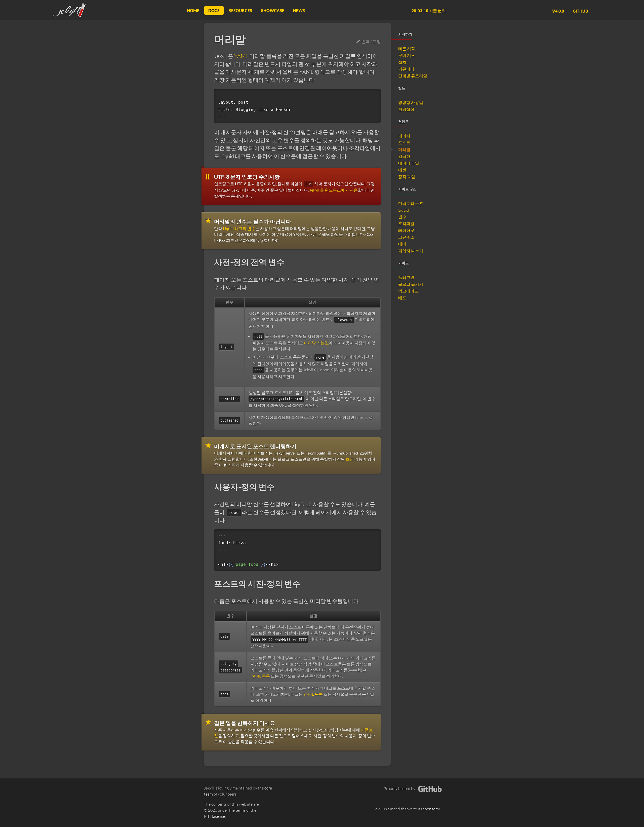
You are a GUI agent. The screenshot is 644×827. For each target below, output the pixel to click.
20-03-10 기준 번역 (429, 10)
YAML (241, 56)
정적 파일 (406, 176)
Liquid (403, 210)
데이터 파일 (408, 163)
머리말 (404, 149)
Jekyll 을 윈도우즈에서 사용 (333, 189)
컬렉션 (404, 156)
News (299, 10)
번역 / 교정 (370, 41)
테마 (402, 243)
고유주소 (406, 237)
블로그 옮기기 (410, 284)
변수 (402, 216)
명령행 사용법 (410, 102)
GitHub (580, 10)
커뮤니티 (406, 68)
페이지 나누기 (410, 250)
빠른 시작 (406, 48)
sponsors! (431, 808)
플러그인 (406, 277)
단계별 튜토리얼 (412, 75)
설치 (402, 62)
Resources (240, 10)
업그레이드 (408, 290)
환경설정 (406, 109)
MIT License (214, 816)
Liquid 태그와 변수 (239, 228)
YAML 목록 (260, 676)
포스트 (404, 142)
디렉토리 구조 (410, 203)
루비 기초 (406, 55)
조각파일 (406, 223)
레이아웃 (406, 230)
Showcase (272, 10)
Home (193, 10)
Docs (214, 10)
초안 (350, 459)
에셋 (402, 169)
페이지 (404, 135)
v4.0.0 (558, 10)
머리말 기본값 (316, 342)
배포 (402, 297)
